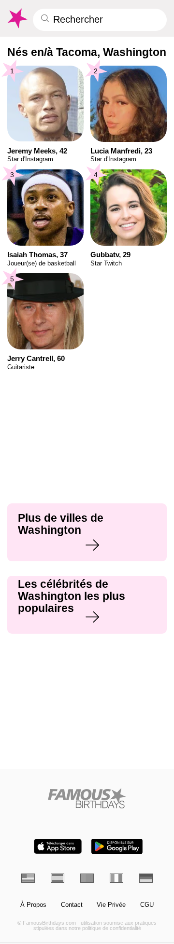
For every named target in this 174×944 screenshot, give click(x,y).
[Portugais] (87, 878)
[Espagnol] (57, 878)
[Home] (87, 798)
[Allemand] (146, 878)
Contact (72, 905)
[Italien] (116, 878)
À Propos (33, 905)
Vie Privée (111, 905)
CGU (147, 905)
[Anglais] (28, 878)
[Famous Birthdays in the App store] (57, 846)
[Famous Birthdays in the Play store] (117, 846)
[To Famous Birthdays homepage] (16, 18)
